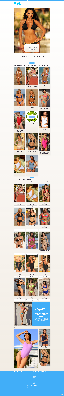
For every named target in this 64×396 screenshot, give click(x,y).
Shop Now (41, 49)
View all (32, 177)
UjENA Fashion (16, 395)
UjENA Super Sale (31, 107)
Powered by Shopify (20, 395)
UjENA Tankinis (44, 129)
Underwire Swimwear (31, 173)
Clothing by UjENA (19, 151)
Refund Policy (34, 383)
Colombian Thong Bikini (32, 250)
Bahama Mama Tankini (44, 346)
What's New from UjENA (44, 108)
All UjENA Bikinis (19, 86)
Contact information (34, 395)
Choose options (19, 206)
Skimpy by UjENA (31, 151)
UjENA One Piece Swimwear (19, 131)
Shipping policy (30, 395)
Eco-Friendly (31, 123)
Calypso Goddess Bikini (32, 225)
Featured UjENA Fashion (32, 86)
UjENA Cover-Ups (18, 174)
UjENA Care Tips (34, 377)
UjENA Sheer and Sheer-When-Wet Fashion (45, 153)
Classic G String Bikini (19, 249)
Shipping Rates (34, 382)
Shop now (41, 316)
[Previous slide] (29, 54)
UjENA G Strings (19, 107)
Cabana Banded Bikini (19, 226)
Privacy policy (27, 395)
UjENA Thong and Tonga (45, 85)
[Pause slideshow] (34, 54)
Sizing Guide (34, 376)
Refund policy (23, 395)
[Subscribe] (37, 387)
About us (34, 375)
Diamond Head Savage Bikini (44, 250)
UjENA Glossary (34, 378)
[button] (47, 3)
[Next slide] (32, 54)
